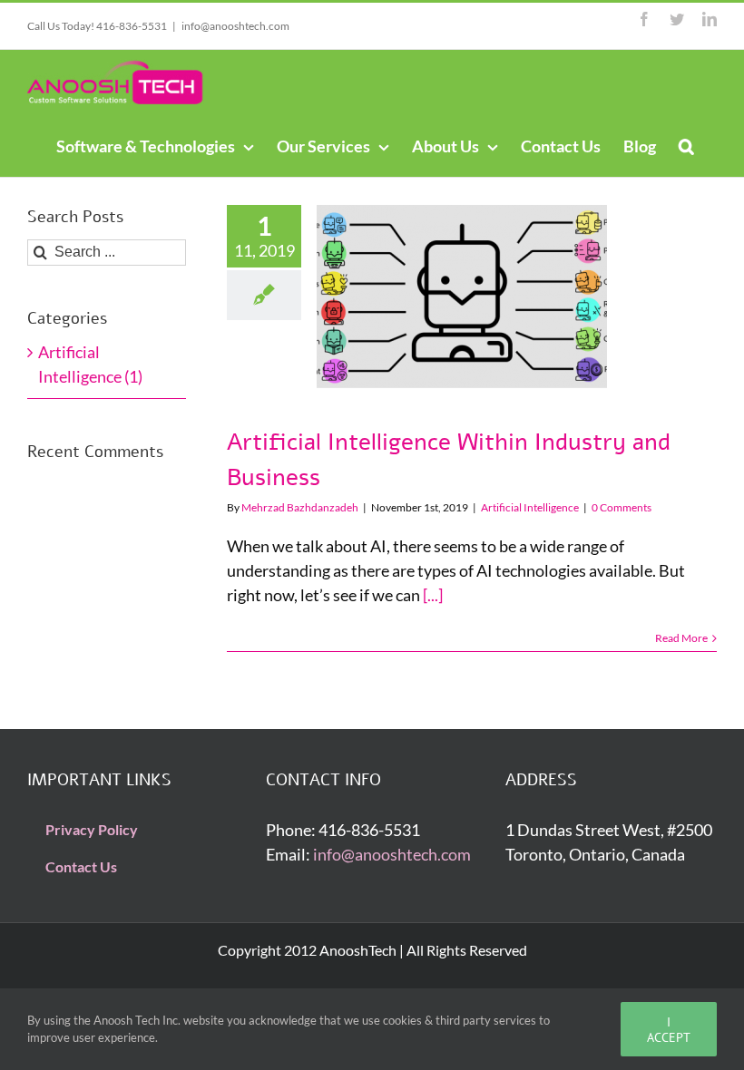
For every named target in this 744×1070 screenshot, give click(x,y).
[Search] (686, 145)
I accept (668, 1029)
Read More (681, 638)
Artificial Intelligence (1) (90, 364)
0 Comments (621, 507)
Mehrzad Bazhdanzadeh (299, 507)
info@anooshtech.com (235, 26)
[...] (433, 595)
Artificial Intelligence (530, 507)
